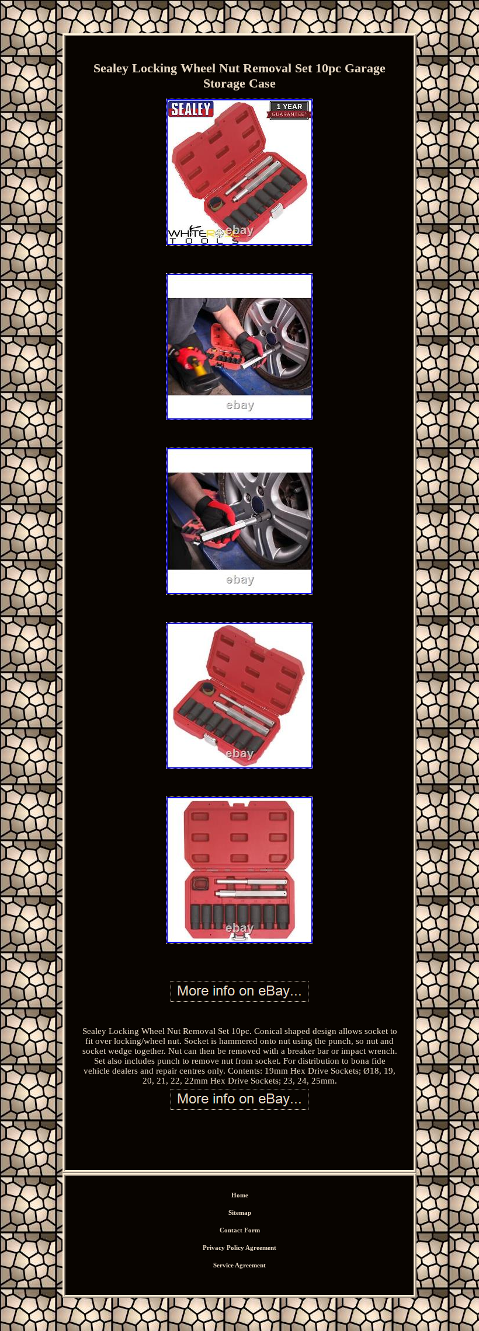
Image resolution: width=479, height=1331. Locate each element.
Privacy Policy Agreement (239, 1247)
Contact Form (240, 1230)
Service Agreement (239, 1265)
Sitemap (239, 1212)
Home (239, 1195)
